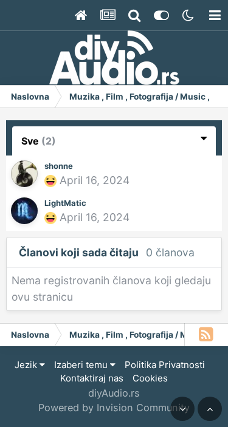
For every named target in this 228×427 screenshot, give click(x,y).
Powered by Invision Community (114, 407)
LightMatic (65, 203)
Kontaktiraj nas (91, 378)
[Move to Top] (210, 409)
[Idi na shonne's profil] (24, 173)
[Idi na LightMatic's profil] (24, 210)
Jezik (27, 365)
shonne (58, 166)
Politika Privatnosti (165, 365)
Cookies (150, 378)
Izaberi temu (82, 365)
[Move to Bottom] (182, 409)
